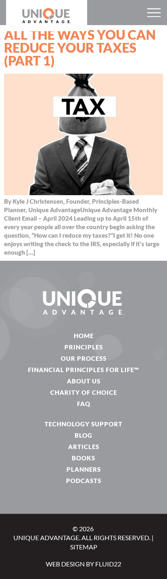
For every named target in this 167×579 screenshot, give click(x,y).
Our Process (84, 358)
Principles (83, 347)
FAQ (83, 403)
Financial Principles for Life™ (83, 369)
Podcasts (83, 480)
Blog (83, 435)
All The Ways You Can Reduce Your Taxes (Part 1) (80, 47)
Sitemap (83, 547)
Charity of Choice (83, 392)
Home (84, 335)
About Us (84, 381)
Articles (83, 446)
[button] (154, 13)
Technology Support (83, 424)
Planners (83, 469)
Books (83, 458)
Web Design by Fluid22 (83, 564)
